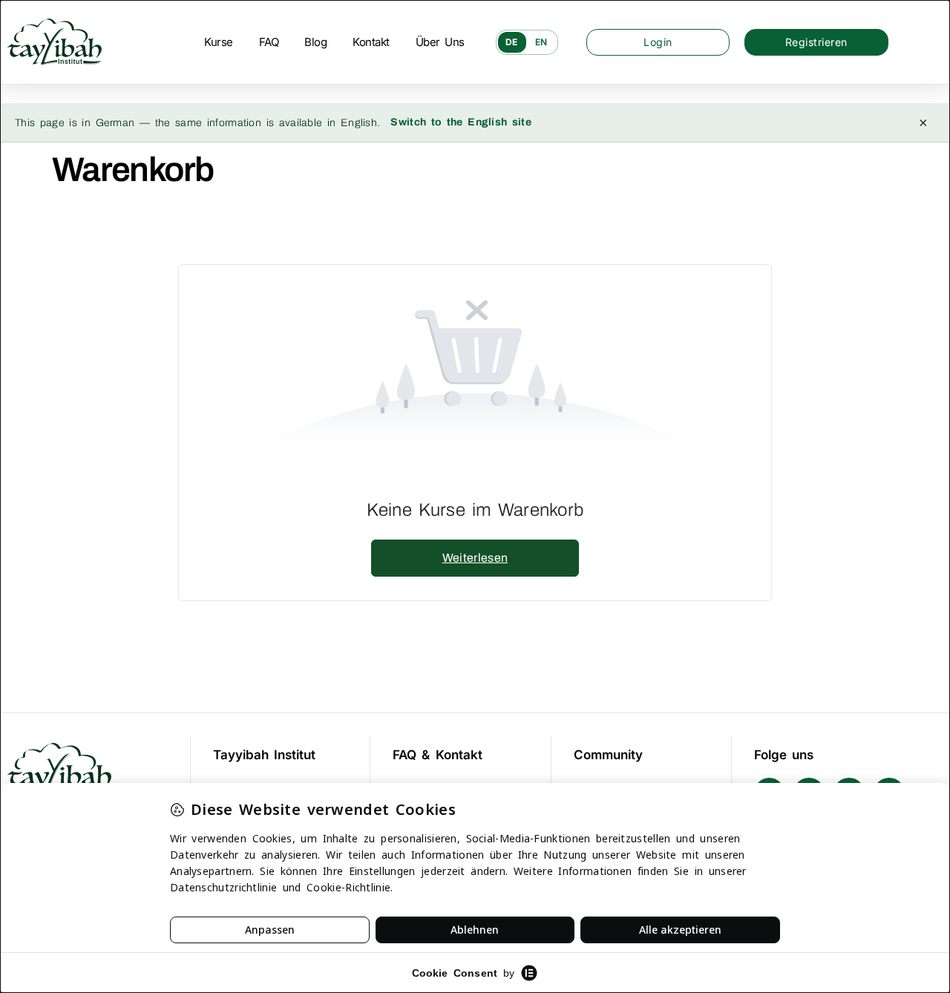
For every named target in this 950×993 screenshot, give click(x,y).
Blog (315, 42)
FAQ (269, 42)
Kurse (218, 42)
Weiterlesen (475, 557)
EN (541, 41)
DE (512, 41)
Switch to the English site (460, 122)
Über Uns (440, 42)
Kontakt (371, 42)
